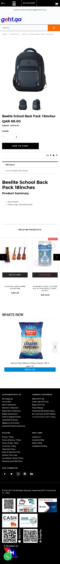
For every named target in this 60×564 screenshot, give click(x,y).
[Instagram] (24, 473)
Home (4, 34)
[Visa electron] (28, 520)
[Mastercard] (47, 505)
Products (14, 34)
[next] (55, 347)
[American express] (10, 520)
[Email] (48, 155)
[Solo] (32, 536)
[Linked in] (31, 473)
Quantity (5, 131)
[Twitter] (54, 155)
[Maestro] (12, 536)
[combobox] (24, 28)
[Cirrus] (11, 551)
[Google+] (57, 155)
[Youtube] (18, 473)
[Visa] (27, 505)
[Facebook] (50, 155)
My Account (29, 3)
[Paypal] (9, 505)
